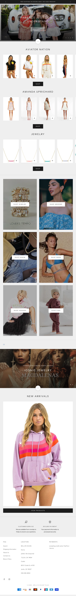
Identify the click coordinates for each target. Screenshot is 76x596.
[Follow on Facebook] (4, 579)
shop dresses (56, 204)
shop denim (20, 257)
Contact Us (6, 556)
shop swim (56, 257)
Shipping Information (9, 549)
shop (38, 84)
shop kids (55, 310)
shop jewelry (20, 204)
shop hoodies (20, 310)
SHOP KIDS (37, 27)
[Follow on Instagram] (9, 579)
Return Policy (7, 559)
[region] (38, 22)
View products (38, 510)
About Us (6, 552)
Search (5, 546)
